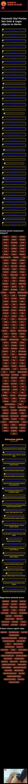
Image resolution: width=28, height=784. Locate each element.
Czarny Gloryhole (8, 658)
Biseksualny (14, 348)
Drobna (14, 245)
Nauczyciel (14, 301)
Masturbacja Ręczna (22, 292)
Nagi (24, 257)
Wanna (24, 339)
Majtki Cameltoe (13, 661)
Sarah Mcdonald (23, 613)
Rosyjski (6, 336)
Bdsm (14, 324)
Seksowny (14, 248)
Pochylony (22, 236)
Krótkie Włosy (6, 307)
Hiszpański (5, 283)
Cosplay (22, 336)
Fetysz (5, 242)
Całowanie (6, 401)
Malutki (24, 374)
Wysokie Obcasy (22, 330)
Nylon (6, 298)
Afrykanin (6, 301)
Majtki (22, 301)
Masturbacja (14, 377)
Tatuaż (14, 386)
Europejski (22, 239)
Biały (5, 295)
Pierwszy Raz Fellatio (14, 682)
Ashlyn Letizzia (13, 607)
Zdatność (14, 286)
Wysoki (22, 327)
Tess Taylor (23, 624)
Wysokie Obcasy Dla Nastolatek (9, 638)
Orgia (22, 380)
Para (22, 401)
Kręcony (14, 357)
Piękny (14, 307)
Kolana (22, 263)
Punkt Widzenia (15, 374)
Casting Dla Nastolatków (8, 641)
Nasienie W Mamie (23, 649)
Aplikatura (5, 413)
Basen (22, 316)
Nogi (14, 327)
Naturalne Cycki (22, 319)
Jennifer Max (15, 621)
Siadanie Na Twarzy (22, 372)
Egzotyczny (22, 430)
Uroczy (5, 274)
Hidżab (13, 649)
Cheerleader (14, 410)
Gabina (14, 610)
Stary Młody (5, 327)
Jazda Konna (12, 292)
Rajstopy (14, 263)
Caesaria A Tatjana (10, 618)
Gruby (5, 248)
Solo (22, 383)
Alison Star (5, 610)
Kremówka (14, 345)
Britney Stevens (5, 621)
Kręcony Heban (8, 670)
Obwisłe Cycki (6, 357)
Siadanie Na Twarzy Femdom (8, 664)
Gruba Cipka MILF (21, 641)
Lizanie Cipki (22, 398)
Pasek (5, 316)
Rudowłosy (5, 239)
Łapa (5, 319)
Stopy (6, 345)
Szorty (14, 380)
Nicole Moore (22, 604)
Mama (13, 319)
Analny (22, 242)
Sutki (4, 372)
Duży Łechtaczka (5, 374)
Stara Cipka (21, 673)
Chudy (22, 313)
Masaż (5, 333)
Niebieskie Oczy (5, 389)
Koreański (14, 419)
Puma (6, 280)
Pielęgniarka (22, 366)
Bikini (6, 363)
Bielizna (6, 245)
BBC (13, 354)
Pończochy (22, 304)
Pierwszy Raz (6, 269)
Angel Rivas (8, 616)
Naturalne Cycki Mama (21, 655)
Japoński (6, 263)
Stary (23, 386)
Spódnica (6, 366)
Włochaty (22, 269)
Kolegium (6, 383)
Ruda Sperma (23, 661)
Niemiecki (14, 333)
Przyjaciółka (5, 419)
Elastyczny (22, 307)
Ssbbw (5, 322)
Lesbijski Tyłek (22, 638)
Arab (14, 392)
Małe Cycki (22, 377)
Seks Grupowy (22, 295)
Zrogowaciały (22, 310)
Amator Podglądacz (6, 667)
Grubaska (23, 357)
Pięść (15, 369)
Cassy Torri (13, 604)
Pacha (22, 289)
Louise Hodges (4, 613)
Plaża (22, 322)
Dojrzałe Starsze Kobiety (9, 679)
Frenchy (23, 621)
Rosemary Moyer (18, 616)
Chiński (5, 427)
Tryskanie (14, 366)
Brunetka (22, 245)
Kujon (22, 413)
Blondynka (22, 254)
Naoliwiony (15, 257)
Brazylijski (5, 360)
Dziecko (14, 254)
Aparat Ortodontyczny (10, 404)
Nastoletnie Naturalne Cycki (10, 673)
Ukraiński (12, 407)
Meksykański (22, 410)
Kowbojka (22, 260)
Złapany (14, 277)
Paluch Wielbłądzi (5, 369)
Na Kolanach (4, 661)
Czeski (14, 401)
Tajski (20, 404)
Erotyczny (14, 298)
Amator (5, 277)
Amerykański (23, 369)
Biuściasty (5, 348)
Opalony (5, 424)
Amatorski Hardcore (19, 658)
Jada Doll (5, 607)
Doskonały (5, 310)
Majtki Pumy (3, 632)
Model (5, 324)
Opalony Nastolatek (18, 644)
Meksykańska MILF (19, 670)
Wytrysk (6, 254)
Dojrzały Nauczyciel (9, 646)
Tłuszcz (5, 260)
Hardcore (14, 236)
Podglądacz (14, 430)
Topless (24, 421)
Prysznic (22, 360)
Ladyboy (14, 316)
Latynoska (13, 310)
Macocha (6, 410)
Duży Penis (14, 383)
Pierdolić (5, 289)
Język (14, 280)
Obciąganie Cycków (22, 407)
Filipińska (5, 395)
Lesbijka (6, 304)
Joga (22, 392)
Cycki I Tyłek (24, 632)
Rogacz (13, 424)
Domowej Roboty (22, 395)
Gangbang (14, 260)
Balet (8, 644)
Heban (14, 313)
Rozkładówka (14, 413)
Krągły (13, 295)
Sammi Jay (22, 601)
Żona (14, 360)
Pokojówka (22, 298)
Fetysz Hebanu (4, 649)
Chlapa (13, 398)
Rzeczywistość (22, 351)
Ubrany (22, 324)
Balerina (23, 427)
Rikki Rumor (14, 601)
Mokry (5, 392)
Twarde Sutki (21, 679)
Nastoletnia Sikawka (14, 635)
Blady (13, 351)
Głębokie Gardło (22, 354)
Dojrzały (22, 248)
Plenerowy (4, 339)
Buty (6, 380)
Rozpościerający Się (5, 257)
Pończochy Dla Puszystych (20, 667)
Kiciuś (5, 251)
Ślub (14, 433)
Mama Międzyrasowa (14, 632)
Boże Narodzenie (14, 416)
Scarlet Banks (14, 624)
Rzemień (15, 389)
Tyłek (14, 336)
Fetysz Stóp (14, 266)
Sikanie (22, 342)
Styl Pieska (5, 351)
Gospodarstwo (4, 416)
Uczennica (13, 395)
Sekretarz (6, 272)
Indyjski (14, 251)
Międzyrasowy (22, 283)
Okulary (13, 283)
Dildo (14, 304)
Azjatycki (22, 333)
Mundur (14, 269)
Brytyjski (22, 348)
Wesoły (5, 236)
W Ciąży (22, 345)
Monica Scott (19, 618)
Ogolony (6, 286)
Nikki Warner (14, 613)
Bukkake (5, 330)
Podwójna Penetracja (14, 421)
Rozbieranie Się (14, 274)
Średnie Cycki (22, 424)
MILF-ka (6, 342)
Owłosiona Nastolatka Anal (8, 655)
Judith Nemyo (6, 601)
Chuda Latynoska (22, 664)
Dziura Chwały (14, 427)
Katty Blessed (23, 607)
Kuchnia (12, 372)
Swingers (6, 430)
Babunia (14, 239)
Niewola (22, 272)
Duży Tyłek (14, 342)
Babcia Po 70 (20, 646)
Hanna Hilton (5, 604)
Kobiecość (5, 313)
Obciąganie (22, 280)
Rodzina (5, 398)
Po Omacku (22, 266)
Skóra (14, 363)
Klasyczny (13, 330)
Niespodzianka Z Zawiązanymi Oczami (14, 652)
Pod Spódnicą (14, 289)
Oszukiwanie (24, 416)
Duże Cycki (22, 277)
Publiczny (4, 407)
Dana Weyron (5, 624)
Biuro (6, 266)
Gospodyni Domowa (14, 339)
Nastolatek (14, 272)
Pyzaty (22, 251)
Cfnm (5, 354)
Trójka (22, 286)
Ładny (22, 363)
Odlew (22, 419)
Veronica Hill (22, 610)
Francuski (6, 377)
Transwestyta (14, 242)
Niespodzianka (5, 386)
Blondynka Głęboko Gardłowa (14, 676)
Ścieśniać (4, 292)
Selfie (23, 274)
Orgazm (4, 421)
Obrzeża (14, 322)
